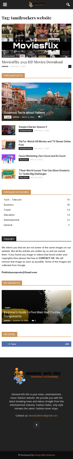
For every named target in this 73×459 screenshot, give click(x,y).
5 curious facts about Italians (24, 112)
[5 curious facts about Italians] (36, 102)
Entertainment (9, 56)
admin (5, 66)
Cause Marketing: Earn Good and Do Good (42, 156)
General (8, 225)
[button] (68, 4)
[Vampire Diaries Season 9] (8, 130)
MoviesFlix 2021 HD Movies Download (32, 61)
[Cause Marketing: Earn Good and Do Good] (8, 159)
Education (24, 177)
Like (67, 344)
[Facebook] (36, 425)
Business (24, 159)
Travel (7, 117)
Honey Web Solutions (44, 455)
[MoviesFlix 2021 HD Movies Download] (36, 41)
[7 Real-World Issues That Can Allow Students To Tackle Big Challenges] (8, 174)
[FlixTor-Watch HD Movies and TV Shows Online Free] (8, 145)
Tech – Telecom (13, 199)
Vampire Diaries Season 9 (33, 127)
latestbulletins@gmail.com (43, 415)
